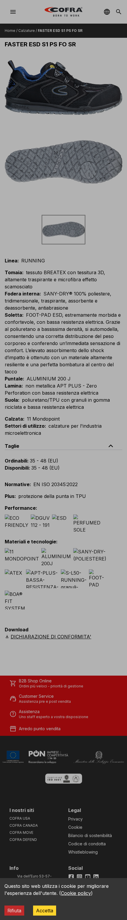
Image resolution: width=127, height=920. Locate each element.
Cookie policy (76, 893)
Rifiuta (14, 911)
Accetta (44, 911)
